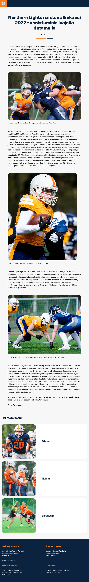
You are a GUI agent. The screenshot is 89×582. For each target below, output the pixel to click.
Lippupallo (48, 515)
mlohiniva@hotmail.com (54, 572)
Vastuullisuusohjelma (9, 560)
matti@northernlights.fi (54, 553)
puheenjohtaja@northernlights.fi (13, 553)
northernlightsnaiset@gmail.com (13, 572)
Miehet (46, 441)
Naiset (46, 478)
